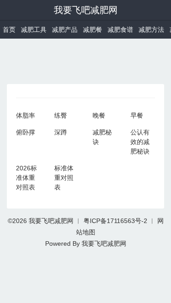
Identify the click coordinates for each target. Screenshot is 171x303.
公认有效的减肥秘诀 (140, 142)
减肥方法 (151, 29)
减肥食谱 (120, 29)
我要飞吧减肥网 (86, 10)
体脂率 (25, 115)
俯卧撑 (25, 132)
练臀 (60, 115)
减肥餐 (92, 29)
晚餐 (99, 115)
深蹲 (60, 132)
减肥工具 (34, 29)
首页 (9, 29)
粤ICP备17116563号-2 (115, 220)
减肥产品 (65, 29)
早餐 (136, 115)
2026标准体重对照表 (26, 177)
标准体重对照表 (63, 177)
